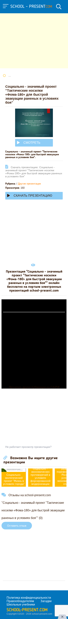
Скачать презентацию (33, 195)
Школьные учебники (21, 604)
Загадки (46, 601)
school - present (31, 6)
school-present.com (27, 610)
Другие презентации (29, 183)
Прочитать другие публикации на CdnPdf (34, 387)
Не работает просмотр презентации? (28, 446)
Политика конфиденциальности (29, 597)
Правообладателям (20, 601)
